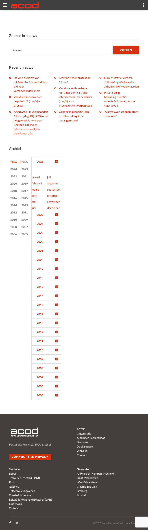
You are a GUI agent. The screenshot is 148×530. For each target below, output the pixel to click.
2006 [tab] (13, 234)
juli (49, 177)
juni (34, 208)
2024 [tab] (13, 169)
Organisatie (84, 433)
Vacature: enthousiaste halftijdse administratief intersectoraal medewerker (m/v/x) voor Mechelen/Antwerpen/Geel (76, 96)
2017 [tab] (24, 190)
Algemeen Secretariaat (91, 437)
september (54, 189)
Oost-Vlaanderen (87, 477)
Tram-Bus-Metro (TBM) (24, 477)
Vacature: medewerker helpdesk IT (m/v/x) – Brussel (28, 101)
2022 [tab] (13, 176)
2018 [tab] (13, 190)
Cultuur (13, 508)
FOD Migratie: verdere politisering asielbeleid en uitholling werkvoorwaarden (121, 82)
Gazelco (14, 486)
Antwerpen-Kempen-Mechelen (96, 473)
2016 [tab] (13, 198)
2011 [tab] (24, 212)
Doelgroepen (85, 446)
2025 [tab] (24, 161)
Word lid (82, 450)
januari (36, 177)
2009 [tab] (24, 219)
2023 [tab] (24, 169)
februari (37, 183)
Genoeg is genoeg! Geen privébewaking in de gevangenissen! (74, 116)
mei (34, 201)
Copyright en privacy (30, 456)
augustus (52, 183)
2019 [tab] (24, 183)
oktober (52, 195)
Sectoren (15, 469)
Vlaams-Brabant (87, 486)
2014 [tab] (13, 205)
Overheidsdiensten (20, 495)
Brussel (81, 495)
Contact (82, 455)
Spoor (12, 473)
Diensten (82, 442)
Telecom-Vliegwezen (22, 490)
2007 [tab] (24, 226)
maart (35, 189)
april (34, 195)
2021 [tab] (24, 176)
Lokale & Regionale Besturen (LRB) (30, 499)
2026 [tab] (13, 161)
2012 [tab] (13, 212)
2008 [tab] (13, 226)
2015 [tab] (24, 198)
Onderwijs (15, 503)
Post (12, 482)
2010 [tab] (13, 219)
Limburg (82, 490)
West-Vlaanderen (87, 482)
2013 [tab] (24, 205)
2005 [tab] (24, 234)
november (53, 201)
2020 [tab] (13, 183)
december (53, 208)
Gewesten (83, 469)
